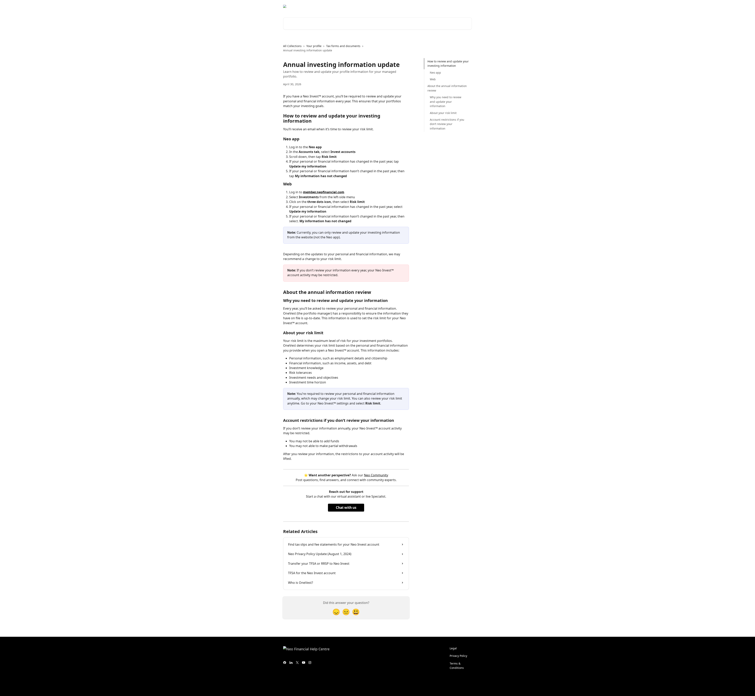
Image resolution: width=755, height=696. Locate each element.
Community (431, 6)
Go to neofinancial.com (402, 6)
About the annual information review (447, 88)
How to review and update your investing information (448, 63)
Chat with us (346, 507)
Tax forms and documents (343, 46)
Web (433, 79)
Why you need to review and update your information (445, 101)
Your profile (313, 46)
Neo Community (376, 475)
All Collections (292, 46)
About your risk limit (443, 113)
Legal (453, 648)
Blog (446, 6)
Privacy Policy (458, 656)
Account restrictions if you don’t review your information (447, 124)
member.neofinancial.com (323, 192)
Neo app (435, 72)
